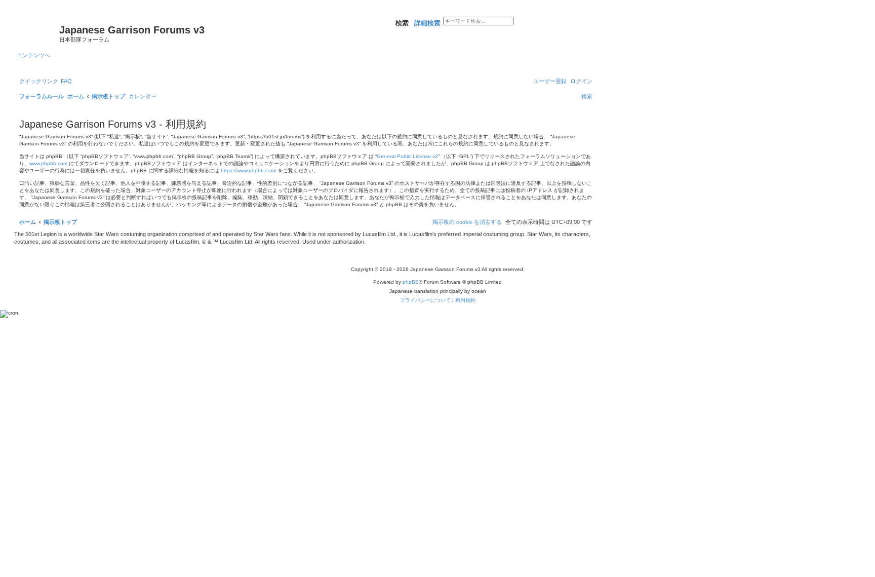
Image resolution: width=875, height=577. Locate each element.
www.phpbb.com (48, 163)
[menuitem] (66, 81)
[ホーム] (38, 33)
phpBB (411, 282)
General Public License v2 (407, 156)
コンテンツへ (33, 55)
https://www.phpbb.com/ (248, 170)
